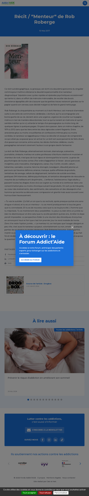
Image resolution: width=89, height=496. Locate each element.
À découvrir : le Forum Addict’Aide (42, 239)
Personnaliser (60, 493)
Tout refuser (45, 493)
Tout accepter (29, 493)
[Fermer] (72, 227)
